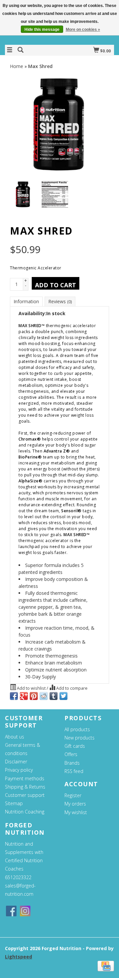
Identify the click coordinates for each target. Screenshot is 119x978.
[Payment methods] (106, 965)
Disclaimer (16, 761)
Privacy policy (19, 770)
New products (79, 737)
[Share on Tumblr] (54, 696)
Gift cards (74, 746)
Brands (72, 763)
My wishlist (75, 812)
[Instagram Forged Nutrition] (25, 911)
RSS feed (73, 771)
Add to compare (71, 688)
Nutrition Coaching (24, 811)
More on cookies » (83, 29)
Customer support (25, 795)
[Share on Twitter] (63, 696)
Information (26, 301)
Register (72, 795)
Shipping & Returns (25, 787)
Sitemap (14, 803)
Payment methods (24, 778)
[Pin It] (34, 696)
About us (14, 737)
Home (16, 66)
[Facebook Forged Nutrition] (11, 911)
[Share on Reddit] (44, 696)
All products (77, 729)
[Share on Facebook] (14, 696)
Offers (70, 754)
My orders (75, 804)
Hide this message (42, 29)
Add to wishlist (31, 688)
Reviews (60, 301)
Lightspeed (18, 956)
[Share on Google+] (24, 696)
